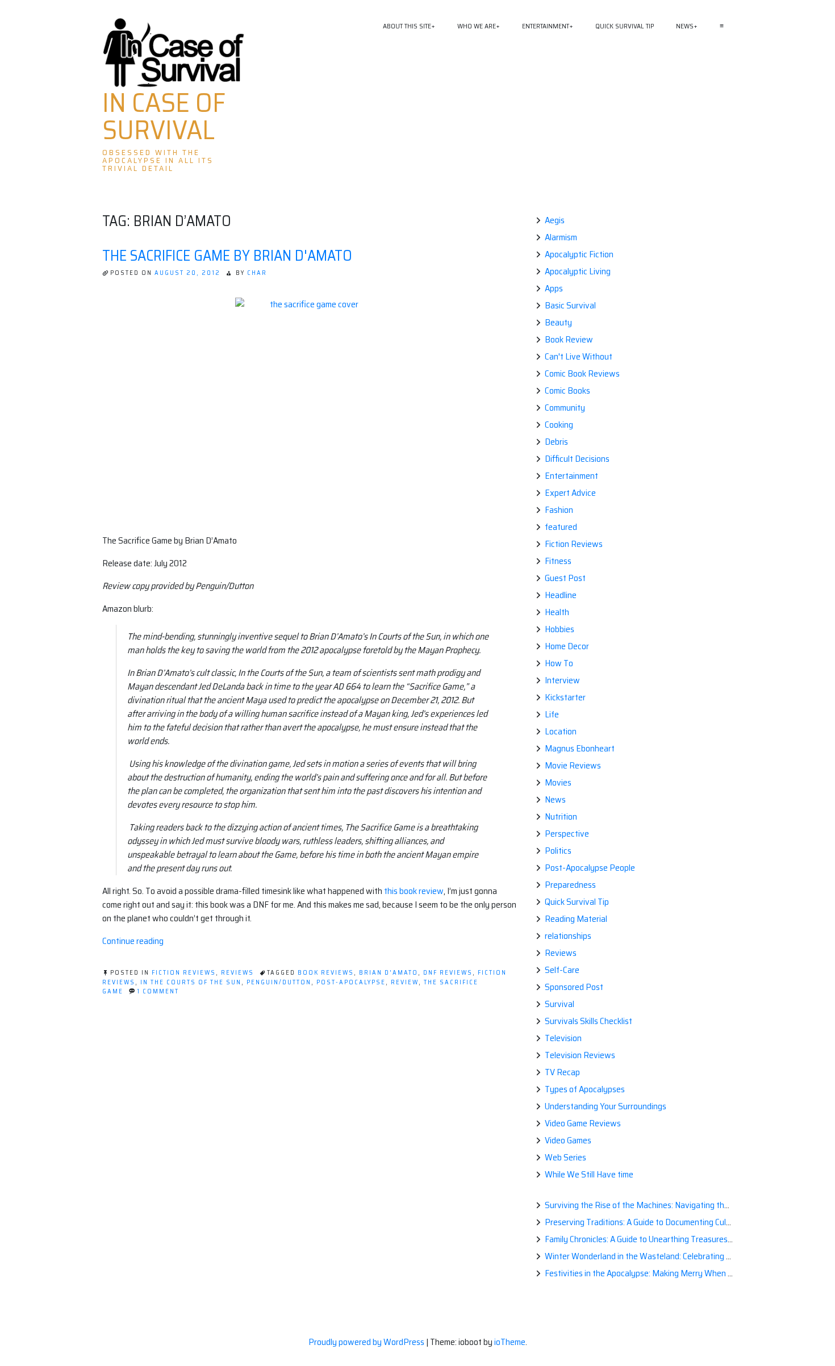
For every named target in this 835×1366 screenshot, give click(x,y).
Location (561, 731)
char (257, 273)
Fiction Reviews (184, 972)
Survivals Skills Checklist (588, 1021)
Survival (559, 1004)
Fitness (558, 561)
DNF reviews (448, 972)
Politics (558, 850)
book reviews (326, 972)
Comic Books (567, 390)
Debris (556, 442)
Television (563, 1038)
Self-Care (562, 970)
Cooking (559, 424)
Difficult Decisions (577, 459)
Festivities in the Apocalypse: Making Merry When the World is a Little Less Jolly (689, 1273)
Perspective (567, 833)
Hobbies (559, 629)
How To (559, 663)
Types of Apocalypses (585, 1089)
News (685, 25)
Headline (561, 595)
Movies (558, 782)
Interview (562, 680)
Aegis (555, 220)
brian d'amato (388, 972)
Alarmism (561, 237)
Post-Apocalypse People (590, 867)
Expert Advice (570, 493)
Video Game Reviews (583, 1123)
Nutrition (561, 816)
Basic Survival (570, 305)
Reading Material (576, 919)
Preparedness (570, 885)
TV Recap (562, 1072)
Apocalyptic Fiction (579, 254)
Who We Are (476, 25)
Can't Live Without (578, 356)
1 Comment (158, 991)
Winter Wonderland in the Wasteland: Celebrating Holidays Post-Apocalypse (683, 1256)
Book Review (569, 339)
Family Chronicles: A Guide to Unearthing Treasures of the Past (658, 1239)
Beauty (558, 322)
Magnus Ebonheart (580, 748)
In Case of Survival (164, 116)
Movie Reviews (573, 765)
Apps (554, 288)
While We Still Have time (589, 1174)
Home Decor (567, 646)
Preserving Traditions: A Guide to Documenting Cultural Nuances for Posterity (685, 1222)
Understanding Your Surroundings (605, 1106)
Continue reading (133, 941)
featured (561, 527)
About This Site (407, 25)
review (405, 982)
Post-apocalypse (351, 982)
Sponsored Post (574, 987)
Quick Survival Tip (624, 25)
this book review (414, 891)
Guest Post (565, 578)
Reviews (237, 972)
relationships (568, 936)
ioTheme (509, 1342)
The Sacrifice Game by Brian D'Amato (227, 255)
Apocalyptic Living (578, 271)
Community (565, 407)
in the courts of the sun (190, 982)
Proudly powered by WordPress (367, 1342)
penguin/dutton (279, 982)
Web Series (565, 1157)
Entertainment (545, 25)
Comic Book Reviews (582, 373)
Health (557, 612)
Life (552, 714)
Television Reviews (580, 1055)
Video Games (568, 1140)
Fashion (559, 510)
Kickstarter (565, 697)
